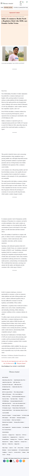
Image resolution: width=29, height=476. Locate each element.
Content (5, 16)
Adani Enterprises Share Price (19, 380)
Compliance (4, 452)
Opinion (11, 441)
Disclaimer (4, 450)
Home (2, 7)
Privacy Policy (20, 447)
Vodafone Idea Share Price (17, 386)
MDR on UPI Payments (6, 394)
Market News (18, 434)
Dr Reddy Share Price (6, 386)
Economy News (24, 441)
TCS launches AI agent (6, 407)
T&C (15, 447)
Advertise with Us (17, 452)
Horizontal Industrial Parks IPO (17, 401)
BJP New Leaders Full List (7, 392)
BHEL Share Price (17, 384)
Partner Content (8, 7)
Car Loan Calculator (6, 419)
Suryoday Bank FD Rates (7, 410)
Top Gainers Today (14, 398)
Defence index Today (6, 405)
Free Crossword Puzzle (6, 429)
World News (20, 439)
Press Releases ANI (11, 16)
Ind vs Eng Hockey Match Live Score (20, 410)
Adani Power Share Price (7, 382)
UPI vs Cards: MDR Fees (17, 394)
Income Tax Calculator (6, 415)
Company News (11, 434)
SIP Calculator (12, 417)
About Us (11, 447)
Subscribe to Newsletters (16, 427)
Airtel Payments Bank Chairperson (18, 396)
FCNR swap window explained (17, 405)
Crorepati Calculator (16, 415)
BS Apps (8, 454)
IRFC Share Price (16, 382)
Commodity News (5, 437)
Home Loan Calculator (16, 419)
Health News (17, 441)
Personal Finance (5, 439)
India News (4, 443)
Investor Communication (12, 450)
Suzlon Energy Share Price (7, 380)
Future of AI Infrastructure (21, 7)
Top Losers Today (5, 398)
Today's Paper (5, 447)
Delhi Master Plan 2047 (6, 403)
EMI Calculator (5, 417)
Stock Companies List (6, 427)
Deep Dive (21, 398)
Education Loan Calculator (7, 422)
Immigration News (14, 437)
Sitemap (23, 452)
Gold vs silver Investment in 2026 (19, 403)
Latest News (4, 434)
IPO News (24, 434)
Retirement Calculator (21, 417)
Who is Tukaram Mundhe (18, 392)
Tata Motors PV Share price (7, 384)
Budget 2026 (17, 443)
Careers (3, 454)
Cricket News (21, 437)
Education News (5, 441)
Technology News (13, 439)
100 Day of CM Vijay (6, 396)
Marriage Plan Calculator (19, 422)
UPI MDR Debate (5, 401)
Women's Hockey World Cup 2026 (18, 407)
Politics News (10, 443)
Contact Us (10, 452)
